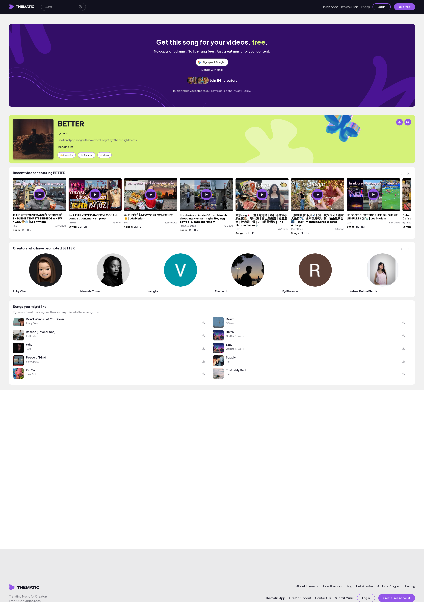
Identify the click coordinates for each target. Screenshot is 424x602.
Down (230, 319)
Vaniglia (153, 291)
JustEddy (31, 335)
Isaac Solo (31, 374)
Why (29, 344)
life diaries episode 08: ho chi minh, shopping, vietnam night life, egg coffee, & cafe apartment (204, 218)
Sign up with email (212, 69)
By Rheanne (290, 291)
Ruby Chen (20, 291)
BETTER (70, 123)
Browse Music (349, 7)
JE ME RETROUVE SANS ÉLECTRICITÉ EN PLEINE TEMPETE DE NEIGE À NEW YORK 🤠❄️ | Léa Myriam (37, 218)
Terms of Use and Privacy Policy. (231, 90)
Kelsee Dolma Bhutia (363, 291)
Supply (231, 357)
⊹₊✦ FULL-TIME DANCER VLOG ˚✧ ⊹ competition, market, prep (93, 216)
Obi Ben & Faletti (235, 335)
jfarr (228, 361)
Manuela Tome (90, 291)
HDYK (230, 332)
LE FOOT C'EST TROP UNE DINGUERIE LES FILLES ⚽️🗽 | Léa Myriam (372, 216)
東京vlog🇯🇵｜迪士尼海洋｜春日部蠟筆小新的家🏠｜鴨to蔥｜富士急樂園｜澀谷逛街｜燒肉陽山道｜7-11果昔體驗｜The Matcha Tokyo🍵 (261, 220)
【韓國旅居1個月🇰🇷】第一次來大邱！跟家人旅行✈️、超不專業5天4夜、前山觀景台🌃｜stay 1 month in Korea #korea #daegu (317, 220)
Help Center (364, 586)
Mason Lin (221, 291)
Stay (229, 344)
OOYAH (230, 323)
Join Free (404, 6)
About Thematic (307, 586)
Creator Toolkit (300, 598)
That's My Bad (236, 370)
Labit (65, 133)
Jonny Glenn (32, 323)
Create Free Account (396, 598)
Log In (381, 6)
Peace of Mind (36, 357)
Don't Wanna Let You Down (45, 319)
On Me (30, 370)
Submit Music (344, 598)
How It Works (330, 7)
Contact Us (323, 598)
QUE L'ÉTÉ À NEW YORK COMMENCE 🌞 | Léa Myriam (148, 216)
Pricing (365, 7)
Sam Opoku (32, 361)
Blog (349, 586)
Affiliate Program (389, 586)
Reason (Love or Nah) (40, 332)
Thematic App (275, 598)
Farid (28, 348)
